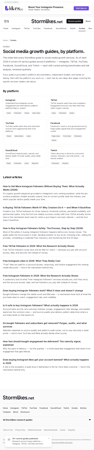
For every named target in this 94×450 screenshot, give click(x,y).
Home (5, 28)
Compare (7, 412)
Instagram (16, 28)
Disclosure (25, 412)
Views (27, 113)
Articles (83, 408)
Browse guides (74, 21)
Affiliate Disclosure (34, 430)
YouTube (37, 28)
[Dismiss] (48, 438)
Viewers (65, 163)
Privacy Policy (20, 430)
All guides (71, 430)
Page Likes (56, 136)
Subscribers (19, 136)
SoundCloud (61, 28)
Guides (82, 28)
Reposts (35, 163)
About (88, 21)
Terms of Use (8, 430)
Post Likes (67, 136)
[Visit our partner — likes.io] (47, 8)
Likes (9, 113)
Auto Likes (36, 113)
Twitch (73, 28)
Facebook (48, 28)
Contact (62, 430)
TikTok (26, 28)
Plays (9, 163)
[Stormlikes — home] (47, 21)
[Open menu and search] (6, 21)
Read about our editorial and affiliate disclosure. (55, 443)
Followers (17, 113)
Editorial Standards (50, 430)
